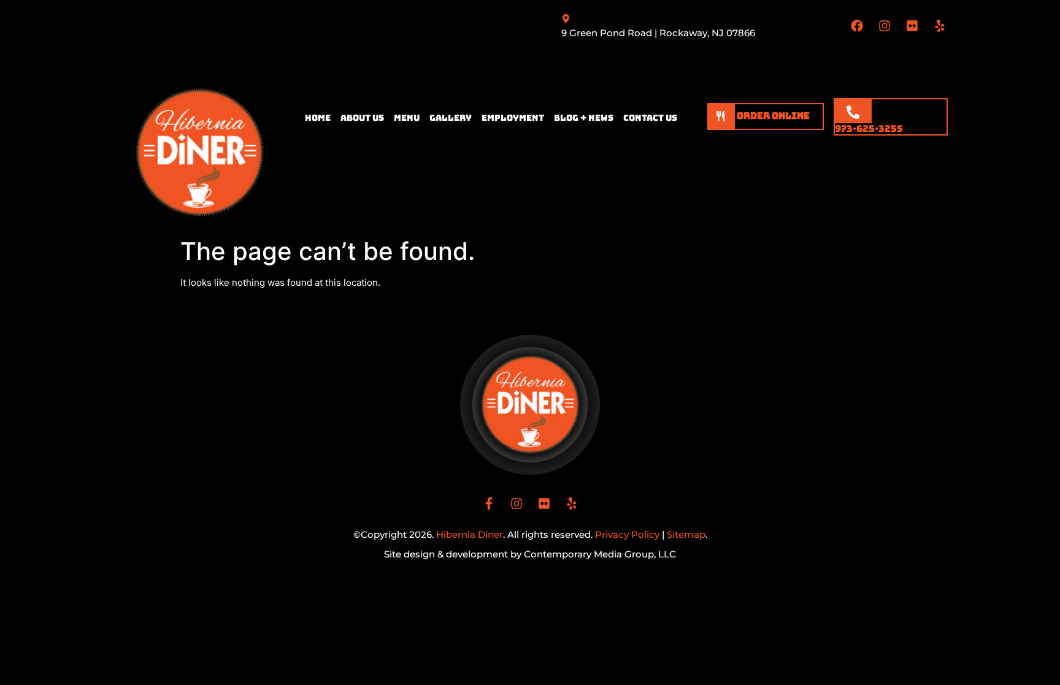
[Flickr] (912, 25)
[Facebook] (857, 25)
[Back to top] (1043, 668)
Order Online (772, 116)
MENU (407, 117)
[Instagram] (884, 25)
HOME (318, 117)
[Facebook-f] (489, 503)
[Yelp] (940, 25)
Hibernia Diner (469, 534)
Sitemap (686, 534)
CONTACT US (650, 117)
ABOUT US (362, 117)
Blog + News (583, 117)
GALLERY (450, 117)
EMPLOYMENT (513, 117)
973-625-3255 (869, 129)
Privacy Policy (627, 534)
